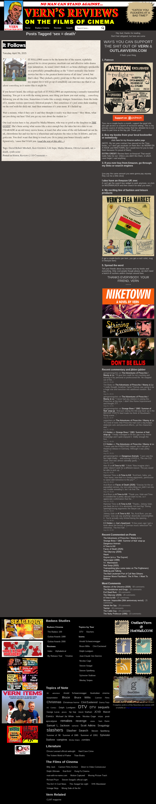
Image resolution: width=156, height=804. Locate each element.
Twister (106, 608)
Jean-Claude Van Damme (90, 656)
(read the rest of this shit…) (50, 141)
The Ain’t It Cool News (56, 784)
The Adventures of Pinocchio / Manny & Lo (134, 385)
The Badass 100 (55, 632)
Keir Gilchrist (39, 148)
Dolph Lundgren (86, 651)
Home (27, 28)
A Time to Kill (118, 465)
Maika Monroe (65, 148)
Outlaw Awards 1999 (57, 637)
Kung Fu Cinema (81, 771)
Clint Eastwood (99, 646)
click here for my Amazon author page (128, 140)
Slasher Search (77, 730)
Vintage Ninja (52, 788)
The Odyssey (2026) (112, 552)
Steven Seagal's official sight (74, 780)
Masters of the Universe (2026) (117, 587)
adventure (56, 693)
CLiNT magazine (54, 800)
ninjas (100, 716)
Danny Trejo (104, 702)
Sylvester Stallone (87, 675)
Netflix (78, 716)
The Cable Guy (110, 611)
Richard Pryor (53, 780)
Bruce (66, 697)
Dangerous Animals (130, 456)
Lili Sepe (52, 148)
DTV (81, 632)
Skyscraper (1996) (111, 560)
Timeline (69, 656)
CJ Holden (108, 432)
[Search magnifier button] (103, 28)
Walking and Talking (112, 571)
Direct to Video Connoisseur (93, 767)
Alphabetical (60, 651)
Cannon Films (102, 698)
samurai (75, 726)
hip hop (72, 712)
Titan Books (79, 755)
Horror (15, 155)
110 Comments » (38, 155)
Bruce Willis (84, 646)
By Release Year (55, 656)
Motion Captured (77, 775)
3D (48, 693)
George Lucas (53, 712)
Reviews (57, 28)
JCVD (97, 712)
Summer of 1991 (89, 735)
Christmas (54, 702)
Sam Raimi (103, 721)
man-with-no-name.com (57, 775)
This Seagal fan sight (78, 784)
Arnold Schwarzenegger (89, 641)
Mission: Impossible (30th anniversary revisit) (123, 600)
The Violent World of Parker (59, 755)
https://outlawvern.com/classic (138, 707)
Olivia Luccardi (81, 148)
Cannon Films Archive (68, 767)
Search (69, 28)
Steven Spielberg (86, 670)
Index (50, 651)
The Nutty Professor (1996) (115, 614)
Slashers (90, 632)
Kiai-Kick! (67, 771)
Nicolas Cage (85, 661)
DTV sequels (99, 707)
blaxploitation (52, 698)
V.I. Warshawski (110, 563)
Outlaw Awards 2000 (57, 641)
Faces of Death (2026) (125, 485)
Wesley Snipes (86, 680)
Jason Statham (85, 712)
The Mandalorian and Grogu (115, 589)
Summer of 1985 (70, 735)
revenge (81, 720)
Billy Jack (51, 767)
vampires (62, 739)
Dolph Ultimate (53, 771)
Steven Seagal (85, 666)
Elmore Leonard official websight (61, 751)
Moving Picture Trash (97, 775)
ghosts (64, 712)
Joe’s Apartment (123, 523)
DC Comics (51, 708)
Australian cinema (99, 693)
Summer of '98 (53, 735)
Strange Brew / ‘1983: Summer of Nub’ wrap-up (124, 541)
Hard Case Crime (86, 751)
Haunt (106, 554)
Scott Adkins (88, 725)
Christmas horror (71, 702)
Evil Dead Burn (110, 592)
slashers (55, 730)
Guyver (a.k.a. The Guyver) (115, 557)
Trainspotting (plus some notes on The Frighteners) (126, 568)
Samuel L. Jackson (58, 725)
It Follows (14, 45)
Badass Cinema (42, 28)
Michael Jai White (65, 716)
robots (92, 721)
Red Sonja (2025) (111, 565)
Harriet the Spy (110, 605)
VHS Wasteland (98, 784)
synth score (14, 151)
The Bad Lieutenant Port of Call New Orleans (123, 574)
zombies (86, 740)
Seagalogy (103, 725)
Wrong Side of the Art (71, 788)
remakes (66, 720)
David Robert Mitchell (20, 148)
